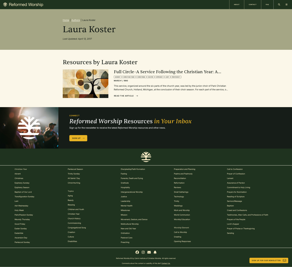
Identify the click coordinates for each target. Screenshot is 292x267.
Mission (124, 215)
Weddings (178, 206)
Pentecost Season (75, 169)
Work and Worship (182, 210)
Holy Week (19, 210)
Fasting (124, 174)
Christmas (141, 77)
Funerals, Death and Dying (132, 178)
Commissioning (74, 223)
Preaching (125, 242)
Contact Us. (166, 263)
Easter (150, 77)
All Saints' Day (74, 178)
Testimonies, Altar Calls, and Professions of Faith (247, 215)
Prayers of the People (236, 219)
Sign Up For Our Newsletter (266, 260)
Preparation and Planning (184, 169)
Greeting (177, 237)
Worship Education (182, 219)
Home (66, 20)
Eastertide (19, 233)
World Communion (182, 215)
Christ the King (74, 183)
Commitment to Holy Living (238, 187)
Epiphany (159, 77)
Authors (76, 20)
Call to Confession (235, 169)
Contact (253, 4)
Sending (230, 233)
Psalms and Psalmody (183, 174)
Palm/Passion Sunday (24, 215)
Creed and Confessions (237, 210)
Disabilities (72, 241)
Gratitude (125, 183)
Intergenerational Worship (132, 192)
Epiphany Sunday (22, 183)
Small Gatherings (181, 192)
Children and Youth (76, 209)
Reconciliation (180, 178)
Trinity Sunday (74, 174)
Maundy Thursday (22, 219)
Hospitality (125, 187)
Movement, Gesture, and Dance (134, 219)
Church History (74, 218)
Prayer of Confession (236, 174)
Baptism (230, 206)
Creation (71, 232)
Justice (124, 196)
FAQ (267, 4)
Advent (117, 77)
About (237, 4)
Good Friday (20, 224)
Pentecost (176, 77)
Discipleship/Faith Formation (133, 169)
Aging (70, 195)
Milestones (125, 210)
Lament (230, 178)
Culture (71, 237)
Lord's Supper (233, 224)
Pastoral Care (126, 238)
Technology (179, 196)
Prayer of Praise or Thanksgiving (241, 228)
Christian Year (128, 77)
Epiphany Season (22, 187)
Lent (167, 77)
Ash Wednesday (21, 206)
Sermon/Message (234, 201)
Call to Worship (180, 232)
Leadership (125, 201)
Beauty (71, 200)
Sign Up (76, 138)
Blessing (71, 205)
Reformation (179, 183)
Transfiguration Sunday (24, 196)
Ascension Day (21, 238)
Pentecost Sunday (22, 242)
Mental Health (126, 206)
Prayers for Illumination (237, 192)
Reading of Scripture (235, 196)
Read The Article (124, 96)
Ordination (125, 233)
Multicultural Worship (130, 224)
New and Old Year (128, 228)
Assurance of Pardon (236, 183)
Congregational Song (77, 227)
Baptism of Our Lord (23, 192)
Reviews (177, 187)
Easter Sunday (21, 228)
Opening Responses (182, 241)
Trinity (176, 201)
